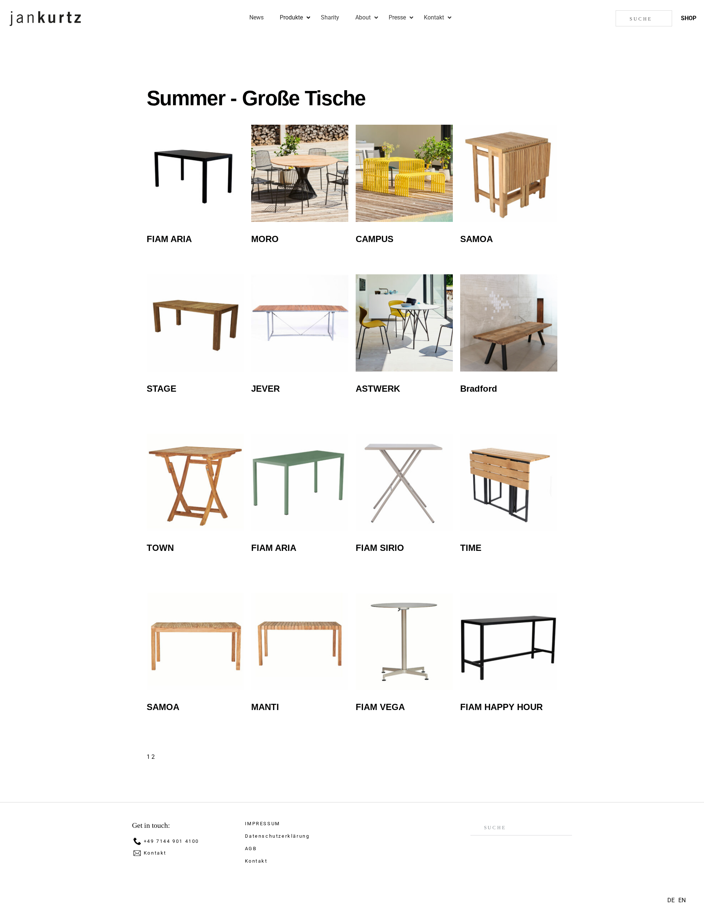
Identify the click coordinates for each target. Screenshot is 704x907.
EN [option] (682, 900)
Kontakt (155, 853)
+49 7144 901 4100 (171, 841)
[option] (682, 900)
